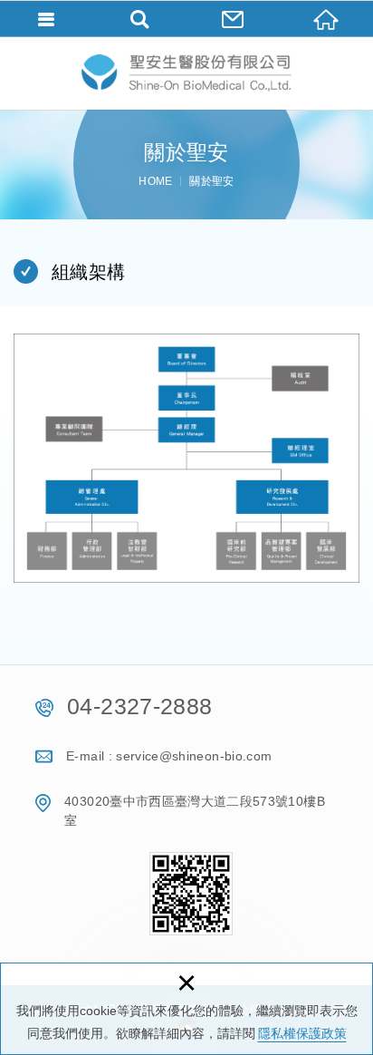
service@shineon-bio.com (194, 756)
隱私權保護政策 (302, 1033)
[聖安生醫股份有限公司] (186, 73)
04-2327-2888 (139, 706)
